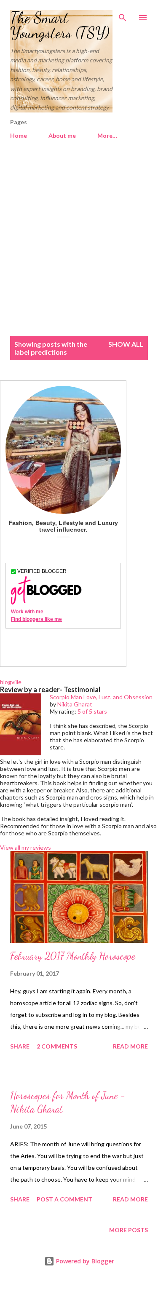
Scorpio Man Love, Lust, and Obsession (101, 697)
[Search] (123, 15)
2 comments (57, 1046)
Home (18, 135)
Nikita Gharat (74, 704)
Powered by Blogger (84, 1261)
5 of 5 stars (92, 711)
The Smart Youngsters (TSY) (60, 25)
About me (62, 135)
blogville (10, 681)
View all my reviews (25, 847)
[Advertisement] (79, 242)
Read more (130, 1046)
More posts (128, 1229)
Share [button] (19, 1046)
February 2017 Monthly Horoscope (72, 956)
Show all (126, 344)
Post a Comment (64, 1199)
